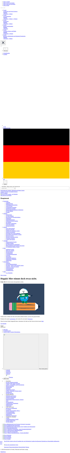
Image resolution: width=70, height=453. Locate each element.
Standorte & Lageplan (11, 208)
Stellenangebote (9, 203)
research (5, 227)
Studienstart (8, 218)
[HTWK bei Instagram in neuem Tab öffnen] (7, 435)
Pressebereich (9, 392)
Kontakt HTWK (6, 128)
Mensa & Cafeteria (10, 250)
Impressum (6, 447)
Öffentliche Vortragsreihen (11, 204)
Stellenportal (8, 260)
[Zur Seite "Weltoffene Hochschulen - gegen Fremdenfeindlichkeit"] (17, 429)
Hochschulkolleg (9, 402)
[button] (5, 49)
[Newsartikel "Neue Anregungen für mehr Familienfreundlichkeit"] (19, 426)
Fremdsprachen (9, 253)
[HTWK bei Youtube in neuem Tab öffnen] (7, 438)
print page (5, 329)
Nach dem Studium (10, 224)
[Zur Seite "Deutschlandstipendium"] (10, 427)
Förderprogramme (10, 268)
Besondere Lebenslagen (11, 223)
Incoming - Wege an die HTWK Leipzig (15, 265)
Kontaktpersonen (9, 270)
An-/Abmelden (9, 272)
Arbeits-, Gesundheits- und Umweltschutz (15, 384)
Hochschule (5, 201)
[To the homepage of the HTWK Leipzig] (9, 194)
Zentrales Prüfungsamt (11, 397)
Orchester (8, 255)
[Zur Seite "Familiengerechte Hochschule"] (11, 425)
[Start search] (15, 188)
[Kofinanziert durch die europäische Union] (11, 444)
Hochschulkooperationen (11, 264)
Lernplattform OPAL (10, 413)
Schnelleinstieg (6, 53)
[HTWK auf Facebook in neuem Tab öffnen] (7, 437)
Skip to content (6, 1)
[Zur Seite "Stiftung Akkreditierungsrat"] (16, 432)
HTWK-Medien (9, 211)
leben (4, 248)
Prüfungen (8, 388)
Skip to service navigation (8, 3)
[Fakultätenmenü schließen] (3, 42)
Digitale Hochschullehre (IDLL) (13, 410)
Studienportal (9, 414)
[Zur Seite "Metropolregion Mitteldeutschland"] (13, 430)
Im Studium (8, 222)
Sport (7, 400)
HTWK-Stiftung (9, 421)
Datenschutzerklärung (14, 447)
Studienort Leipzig (10, 249)
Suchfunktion (13, 319)
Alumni (7, 418)
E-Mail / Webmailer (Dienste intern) (13, 391)
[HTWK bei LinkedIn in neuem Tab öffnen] (7, 436)
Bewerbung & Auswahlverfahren (13, 217)
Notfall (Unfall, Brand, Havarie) (13, 383)
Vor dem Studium (10, 216)
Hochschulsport (9, 251)
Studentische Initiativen (11, 258)
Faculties (5, 54)
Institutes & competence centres (13, 230)
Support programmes (10, 232)
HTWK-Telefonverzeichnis (12, 382)
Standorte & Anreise (10, 389)
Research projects (10, 235)
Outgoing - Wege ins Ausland (12, 266)
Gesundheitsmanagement (11, 254)
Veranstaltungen (9, 269)
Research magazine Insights (12, 237)
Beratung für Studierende (11, 408)
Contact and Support (10, 239)
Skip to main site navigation (9, 4)
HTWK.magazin (9, 393)
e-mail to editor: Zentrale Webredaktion (11, 332)
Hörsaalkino (8, 256)
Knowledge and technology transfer (13, 234)
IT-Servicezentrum (10, 398)
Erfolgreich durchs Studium (12, 221)
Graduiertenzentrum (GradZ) (12, 419)
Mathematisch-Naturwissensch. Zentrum (14, 399)
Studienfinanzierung (10, 219)
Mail (42, 321)
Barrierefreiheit (22, 447)
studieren (5, 213)
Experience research (10, 238)
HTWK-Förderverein (10, 420)
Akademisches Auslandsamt (12, 403)
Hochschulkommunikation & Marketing (14, 209)
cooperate (5, 240)
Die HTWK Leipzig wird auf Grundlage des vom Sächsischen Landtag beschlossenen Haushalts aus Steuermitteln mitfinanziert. (31, 441)
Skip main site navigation (6, 195)
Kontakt (8, 212)
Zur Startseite (3, 323)
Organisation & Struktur (11, 207)
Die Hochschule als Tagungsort (13, 244)
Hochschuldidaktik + (10, 412)
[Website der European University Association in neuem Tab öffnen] (16, 424)
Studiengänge (9, 214)
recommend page (7, 330)
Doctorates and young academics (13, 233)
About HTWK (9, 206)
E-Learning (8, 409)
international (6, 261)
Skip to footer (6, 5)
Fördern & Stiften (10, 243)
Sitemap (27, 447)
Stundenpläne (9, 387)
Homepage (30, 319)
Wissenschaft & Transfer (11, 242)
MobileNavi (3, 451)
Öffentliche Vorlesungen (11, 415)
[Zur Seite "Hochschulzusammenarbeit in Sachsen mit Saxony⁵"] (10, 431)
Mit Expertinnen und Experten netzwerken (15, 245)
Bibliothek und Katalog (11, 395)
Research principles (10, 229)
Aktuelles (8, 202)
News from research (10, 228)
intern (4, 271)
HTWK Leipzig (4, 193)
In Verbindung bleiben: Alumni (12, 247)
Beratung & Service (10, 225)
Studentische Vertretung (11, 259)
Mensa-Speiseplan (10, 386)
